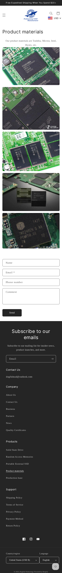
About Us (11, 395)
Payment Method (14, 519)
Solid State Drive (14, 450)
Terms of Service (14, 505)
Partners (10, 416)
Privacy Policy (13, 512)
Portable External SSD (17, 464)
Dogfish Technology (27, 572)
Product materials (15, 471)
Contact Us (11, 402)
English (46, 560)
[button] (3, 15)
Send (12, 312)
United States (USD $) (19, 560)
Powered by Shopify (41, 572)
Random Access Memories (19, 457)
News (9, 423)
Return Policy (13, 525)
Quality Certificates (16, 430)
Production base (14, 478)
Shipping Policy (14, 497)
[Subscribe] (52, 358)
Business (10, 409)
